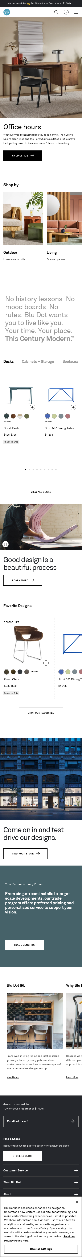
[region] (41, 1226)
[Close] (77, 1202)
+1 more (7, 422)
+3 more (48, 422)
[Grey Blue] (61, 416)
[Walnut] (13, 416)
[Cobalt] (47, 416)
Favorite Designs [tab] (17, 606)
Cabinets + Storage (38, 361)
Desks (8, 361)
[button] (25, 469)
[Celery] (54, 416)
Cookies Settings (41, 1249)
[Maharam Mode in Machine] (20, 672)
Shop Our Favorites (41, 713)
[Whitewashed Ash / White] (20, 416)
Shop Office (20, 156)
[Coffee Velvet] (6, 672)
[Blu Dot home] (6, 12)
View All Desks (41, 492)
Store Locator (22, 1156)
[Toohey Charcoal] (26, 672)
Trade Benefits (24, 945)
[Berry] (67, 416)
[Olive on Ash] (26, 416)
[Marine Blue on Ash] (6, 416)
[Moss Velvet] (13, 672)
